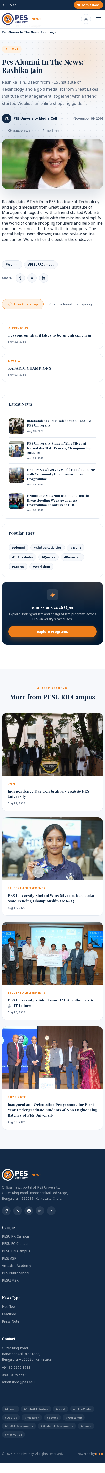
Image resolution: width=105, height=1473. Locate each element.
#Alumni (12, 265)
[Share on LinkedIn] (43, 278)
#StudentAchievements (57, 1426)
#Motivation (13, 1434)
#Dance (86, 1426)
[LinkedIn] (40, 1210)
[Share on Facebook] (20, 278)
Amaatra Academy (16, 1265)
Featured (9, 1314)
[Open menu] (98, 19)
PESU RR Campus (16, 1236)
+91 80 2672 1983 (16, 1367)
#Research (72, 557)
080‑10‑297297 (14, 1375)
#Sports (18, 566)
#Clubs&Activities (48, 547)
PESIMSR (9, 1258)
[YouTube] (51, 1210)
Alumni (11, 49)
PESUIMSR (10, 1280)
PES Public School (15, 1273)
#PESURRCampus (41, 265)
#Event (75, 547)
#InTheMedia (22, 557)
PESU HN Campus (16, 1251)
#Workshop (41, 566)
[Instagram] (28, 1210)
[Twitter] (17, 1210)
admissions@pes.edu (18, 1382)
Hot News (9, 1307)
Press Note (10, 1321)
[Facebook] (6, 1210)
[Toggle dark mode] (86, 19)
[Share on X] (32, 278)
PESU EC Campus (15, 1244)
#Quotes (48, 557)
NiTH (99, 1454)
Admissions (91, 5)
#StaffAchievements (19, 1426)
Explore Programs (52, 631)
